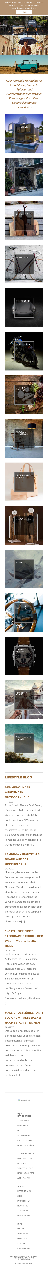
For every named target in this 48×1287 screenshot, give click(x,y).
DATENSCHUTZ (24, 1238)
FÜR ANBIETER (23, 1201)
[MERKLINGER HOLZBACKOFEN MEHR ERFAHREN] (24, 25)
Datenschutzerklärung (28, 8)
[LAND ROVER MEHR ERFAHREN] (24, 63)
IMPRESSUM (22, 1233)
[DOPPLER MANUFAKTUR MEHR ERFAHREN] (24, 44)
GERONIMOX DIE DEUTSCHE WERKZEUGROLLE (25, 1163)
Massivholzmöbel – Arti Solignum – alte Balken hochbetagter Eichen (24, 1017)
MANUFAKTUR (23, 1215)
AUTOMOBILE (23, 1121)
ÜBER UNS (21, 1229)
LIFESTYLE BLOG (24, 1191)
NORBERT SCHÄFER (25, 1145)
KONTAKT (21, 1243)
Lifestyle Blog (18, 777)
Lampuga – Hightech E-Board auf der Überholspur (22, 859)
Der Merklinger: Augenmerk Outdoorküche (18, 792)
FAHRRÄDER (22, 1126)
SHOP (19, 1196)
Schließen (24, 12)
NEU (19, 1130)
